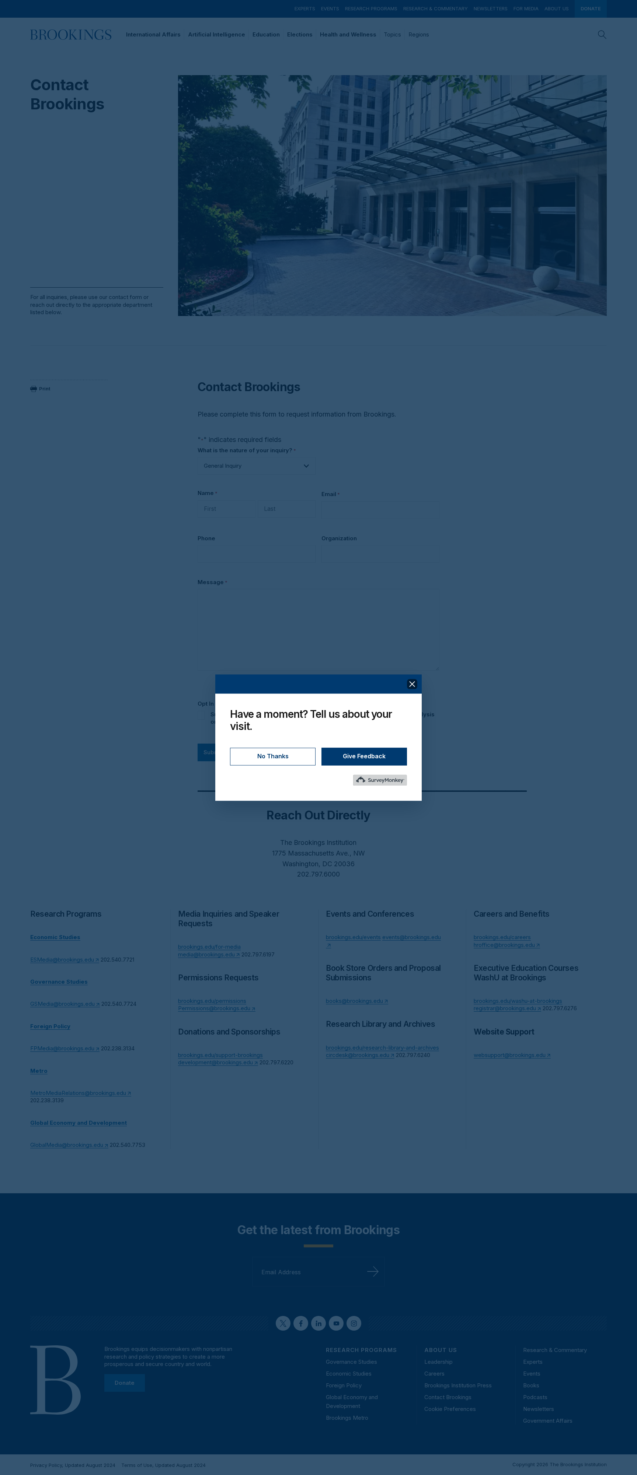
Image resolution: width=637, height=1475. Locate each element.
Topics (392, 34)
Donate (591, 8)
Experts (305, 8)
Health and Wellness (348, 34)
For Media (526, 8)
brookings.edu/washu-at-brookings (518, 1000)
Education (266, 34)
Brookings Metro (347, 1417)
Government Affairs (547, 1420)
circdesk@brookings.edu (357, 1054)
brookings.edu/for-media (209, 946)
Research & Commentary (435, 8)
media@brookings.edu (206, 954)
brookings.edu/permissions (212, 1000)
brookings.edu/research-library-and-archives (382, 1047)
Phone (206, 538)
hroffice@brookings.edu (504, 944)
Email (330, 494)
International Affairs (153, 34)
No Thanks (273, 756)
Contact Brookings (447, 1397)
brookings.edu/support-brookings (220, 1054)
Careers (434, 1373)
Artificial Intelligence (216, 34)
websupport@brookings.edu (510, 1054)
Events (330, 8)
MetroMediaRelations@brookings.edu (78, 1092)
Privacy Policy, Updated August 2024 (72, 1465)
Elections (300, 34)
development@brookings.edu (215, 1062)
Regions (418, 34)
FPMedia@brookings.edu (62, 1048)
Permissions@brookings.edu (214, 1008)
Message (212, 582)
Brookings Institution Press (458, 1385)
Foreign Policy (344, 1385)
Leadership (438, 1361)
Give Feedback (364, 756)
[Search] (602, 34)
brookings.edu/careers (502, 937)
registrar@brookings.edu (505, 1008)
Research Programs (371, 8)
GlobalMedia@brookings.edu (66, 1144)
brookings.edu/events (353, 937)
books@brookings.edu (354, 1000)
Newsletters (491, 8)
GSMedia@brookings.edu (62, 1003)
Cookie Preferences (450, 1408)
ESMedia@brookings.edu (62, 959)
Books (531, 1385)
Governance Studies (351, 1361)
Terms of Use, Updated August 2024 (163, 1465)
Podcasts (535, 1397)
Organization (339, 538)
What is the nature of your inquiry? (247, 450)
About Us (556, 8)
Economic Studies (349, 1373)
